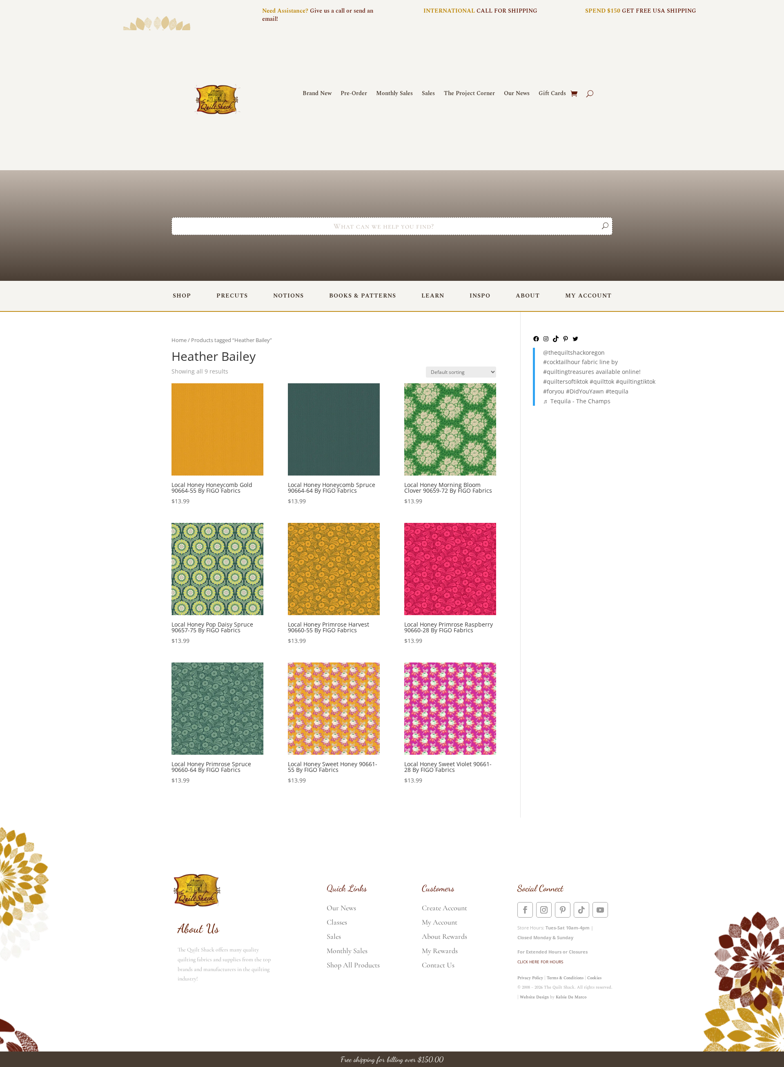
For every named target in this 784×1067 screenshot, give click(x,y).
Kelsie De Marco (571, 997)
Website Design (534, 997)
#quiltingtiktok (635, 381)
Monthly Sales (394, 94)
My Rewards (440, 950)
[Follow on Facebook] (525, 910)
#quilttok (602, 381)
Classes (337, 922)
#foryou (553, 391)
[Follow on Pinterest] (562, 910)
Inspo (480, 295)
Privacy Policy (530, 978)
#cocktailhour (561, 362)
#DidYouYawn (585, 391)
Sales (428, 94)
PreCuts (232, 295)
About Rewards (444, 936)
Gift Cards (552, 94)
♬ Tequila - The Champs (576, 401)
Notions (288, 295)
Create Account (444, 907)
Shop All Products (353, 964)
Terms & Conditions (565, 978)
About (528, 295)
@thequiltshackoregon (574, 352)
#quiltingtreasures (568, 372)
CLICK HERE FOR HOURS (540, 962)
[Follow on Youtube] (600, 910)
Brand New (317, 94)
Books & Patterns (362, 295)
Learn (432, 295)
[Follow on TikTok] (581, 910)
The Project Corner (469, 94)
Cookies (594, 978)
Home (179, 340)
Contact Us (438, 964)
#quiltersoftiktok (565, 381)
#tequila (617, 391)
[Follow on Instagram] (544, 910)
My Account (588, 295)
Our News (517, 94)
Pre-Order (354, 94)
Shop (182, 295)
